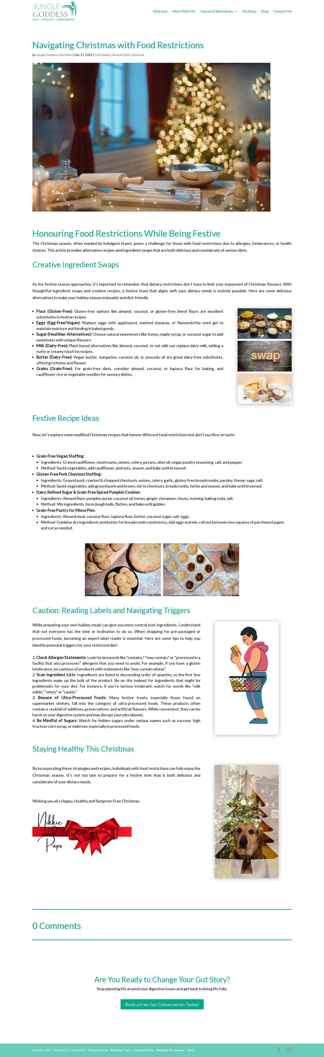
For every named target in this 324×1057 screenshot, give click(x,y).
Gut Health (102, 55)
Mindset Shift (121, 55)
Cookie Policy (144, 1050)
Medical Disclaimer (170, 1050)
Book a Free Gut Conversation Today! (162, 1004)
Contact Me (282, 11)
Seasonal (138, 55)
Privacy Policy (98, 1050)
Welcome (160, 11)
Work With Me (183, 11)
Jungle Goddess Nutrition (54, 55)
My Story (249, 11)
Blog (264, 11)
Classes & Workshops (216, 11)
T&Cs (191, 1050)
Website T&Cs (121, 1050)
